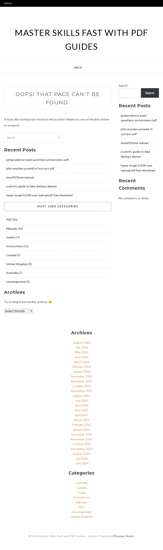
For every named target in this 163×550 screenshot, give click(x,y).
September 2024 (81, 449)
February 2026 (81, 366)
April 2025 (81, 415)
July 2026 (81, 347)
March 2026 (81, 362)
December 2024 (81, 434)
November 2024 (81, 439)
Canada (11, 255)
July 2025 (81, 400)
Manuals (11, 228)
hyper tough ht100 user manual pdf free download (39, 195)
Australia (12, 272)
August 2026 (81, 342)
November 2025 (81, 381)
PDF (9, 219)
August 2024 (81, 453)
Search (123, 85)
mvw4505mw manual (20, 177)
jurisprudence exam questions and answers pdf (37, 159)
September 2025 (81, 391)
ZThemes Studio (123, 536)
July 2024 (81, 458)
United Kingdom (17, 264)
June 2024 (82, 463)
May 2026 (81, 352)
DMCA (8, 3)
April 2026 (81, 357)
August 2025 (81, 395)
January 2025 (81, 429)
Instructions (14, 246)
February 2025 (81, 424)
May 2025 (81, 410)
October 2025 (81, 386)
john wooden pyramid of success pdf (30, 168)
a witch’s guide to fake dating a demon (31, 186)
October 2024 (81, 444)
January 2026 (81, 371)
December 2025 (81, 376)
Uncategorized (16, 281)
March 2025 (81, 420)
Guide (10, 237)
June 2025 (82, 405)
